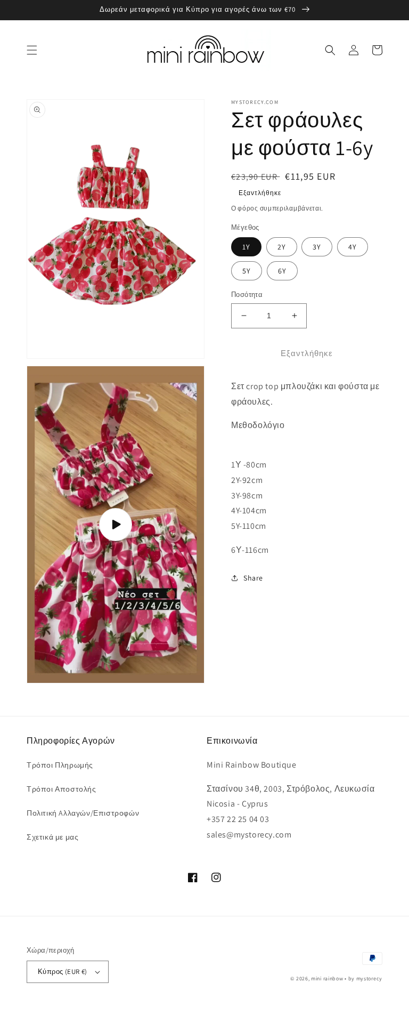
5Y (246, 271)
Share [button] (253, 578)
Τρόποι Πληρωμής (60, 765)
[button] (32, 50)
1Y (246, 247)
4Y (352, 247)
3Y (317, 247)
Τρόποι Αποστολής (61, 789)
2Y (281, 247)
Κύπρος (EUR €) (62, 971)
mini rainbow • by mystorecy (346, 978)
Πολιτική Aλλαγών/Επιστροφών (83, 813)
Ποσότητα (247, 294)
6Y (282, 271)
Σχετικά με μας (52, 837)
